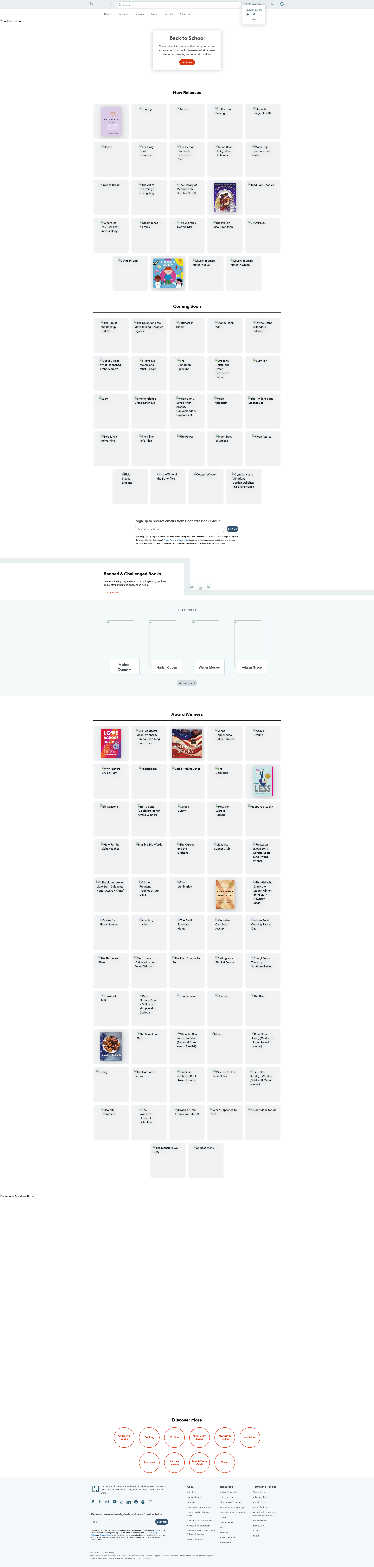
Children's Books (124, 1437)
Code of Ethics (260, 1507)
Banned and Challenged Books (198, 1514)
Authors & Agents (228, 1492)
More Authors (185, 683)
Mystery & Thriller (225, 1437)
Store (154, 14)
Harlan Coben (167, 667)
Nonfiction (250, 1437)
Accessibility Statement (198, 1525)
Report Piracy (259, 1520)
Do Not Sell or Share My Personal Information (264, 1514)
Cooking (149, 1437)
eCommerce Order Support (233, 1507)
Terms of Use (259, 1492)
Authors (123, 14)
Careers (223, 1517)
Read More (187, 62)
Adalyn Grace (252, 667)
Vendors (224, 1532)
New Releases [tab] (187, 92)
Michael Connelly (124, 667)
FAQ (222, 1527)
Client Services (227, 1497)
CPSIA (256, 1530)
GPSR (256, 1535)
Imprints (168, 14)
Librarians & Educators (231, 1502)
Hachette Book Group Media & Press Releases (201, 1532)
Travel (224, 1462)
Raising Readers (228, 1537)
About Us (185, 14)
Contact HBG (226, 1522)
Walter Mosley (209, 667)
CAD (254, 18)
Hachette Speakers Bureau (233, 1512)
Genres (108, 14)
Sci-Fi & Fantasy (174, 1462)
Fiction (174, 1437)
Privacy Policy (260, 1497)
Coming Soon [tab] (187, 306)
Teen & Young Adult (199, 1462)
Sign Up (232, 528)
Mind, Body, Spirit (199, 1437)
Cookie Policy (259, 1502)
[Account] (272, 4)
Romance (149, 1462)
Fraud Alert (258, 1525)
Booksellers (225, 1542)
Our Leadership (194, 1497)
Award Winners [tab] (187, 714)
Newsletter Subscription (199, 1507)
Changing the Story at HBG (200, 1520)
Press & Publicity (195, 1538)
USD (254, 14)
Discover (139, 14)
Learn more (109, 592)
